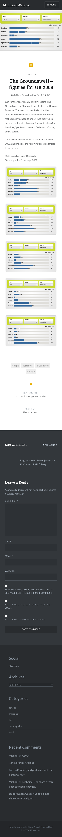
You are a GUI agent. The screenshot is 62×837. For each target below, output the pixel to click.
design (15, 365)
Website (10, 571)
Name (9, 541)
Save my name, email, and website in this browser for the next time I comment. (30, 591)
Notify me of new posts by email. (25, 619)
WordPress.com (32, 830)
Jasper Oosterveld (20, 793)
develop (31, 74)
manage (31, 371)
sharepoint (14, 714)
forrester (27, 365)
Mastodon (14, 666)
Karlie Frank (16, 762)
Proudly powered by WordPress (24, 827)
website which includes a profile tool (23, 114)
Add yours (50, 445)
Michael (24, 95)
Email (9, 556)
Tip (10, 720)
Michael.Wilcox (16, 5)
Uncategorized (16, 726)
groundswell (43, 365)
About (25, 755)
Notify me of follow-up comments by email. (28, 606)
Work (11, 732)
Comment (11, 501)
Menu (53, 5)
